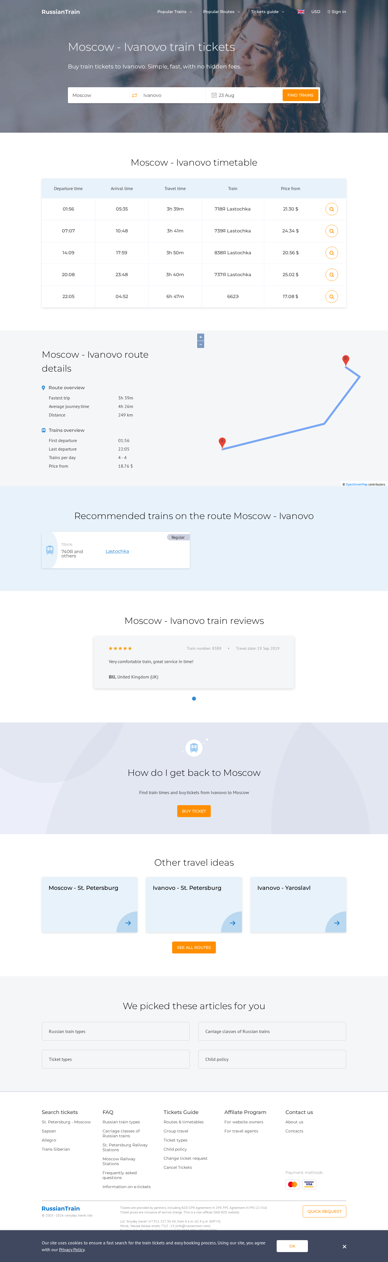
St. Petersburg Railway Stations (125, 1147)
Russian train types (121, 1121)
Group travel (176, 1131)
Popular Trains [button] (172, 11)
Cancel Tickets (178, 1167)
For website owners (243, 1121)
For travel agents (241, 1131)
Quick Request (324, 1211)
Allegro (49, 1140)
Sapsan (49, 1131)
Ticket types (175, 1140)
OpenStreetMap (357, 484)
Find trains (300, 95)
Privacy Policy (71, 1249)
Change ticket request (186, 1158)
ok (292, 1246)
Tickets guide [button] (265, 11)
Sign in (339, 11)
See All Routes (194, 947)
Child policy (175, 1149)
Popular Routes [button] (219, 11)
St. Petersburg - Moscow (66, 1121)
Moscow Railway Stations (119, 1161)
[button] (301, 11)
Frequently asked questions (120, 1175)
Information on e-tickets (127, 1186)
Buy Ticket (194, 811)
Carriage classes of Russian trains (121, 1133)
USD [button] (315, 11)
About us (294, 1121)
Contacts (294, 1131)
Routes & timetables (184, 1121)
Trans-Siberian (56, 1149)
